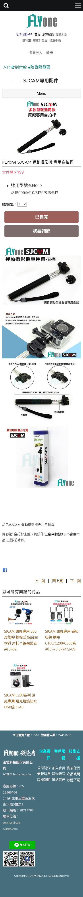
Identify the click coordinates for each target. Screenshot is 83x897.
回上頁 (57, 580)
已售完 (41, 217)
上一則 (39, 580)
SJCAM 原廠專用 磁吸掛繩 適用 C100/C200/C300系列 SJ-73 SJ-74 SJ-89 (62, 640)
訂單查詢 (55, 40)
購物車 (26, 40)
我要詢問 (41, 231)
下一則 (75, 580)
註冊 (49, 52)
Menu (41, 93)
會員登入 (35, 52)
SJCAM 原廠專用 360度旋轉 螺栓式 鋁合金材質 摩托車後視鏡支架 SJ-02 (21, 640)
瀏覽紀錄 (61, 34)
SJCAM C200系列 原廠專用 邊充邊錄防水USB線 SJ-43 (20, 701)
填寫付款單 (40, 40)
